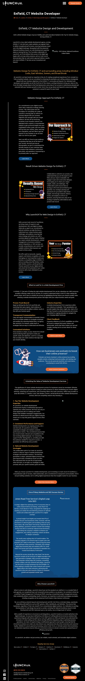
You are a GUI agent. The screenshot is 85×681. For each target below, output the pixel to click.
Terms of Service (52, 678)
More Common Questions (56, 369)
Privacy (44, 678)
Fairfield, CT (52, 649)
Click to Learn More (56, 335)
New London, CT (18, 647)
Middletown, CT (67, 647)
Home (17, 17)
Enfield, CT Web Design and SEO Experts (38, 17)
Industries (38, 678)
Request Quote (75, 3)
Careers (25, 678)
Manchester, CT (58, 647)
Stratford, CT (50, 647)
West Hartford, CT (43, 649)
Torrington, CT (33, 647)
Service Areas (31, 678)
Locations (23, 17)
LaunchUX (19, 678)
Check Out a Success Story (46, 482)
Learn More (25, 158)
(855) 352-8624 (19, 670)
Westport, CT (42, 647)
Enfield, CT (26, 647)
